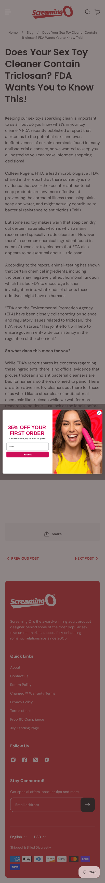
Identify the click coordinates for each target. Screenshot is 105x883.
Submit (27, 454)
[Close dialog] (99, 413)
